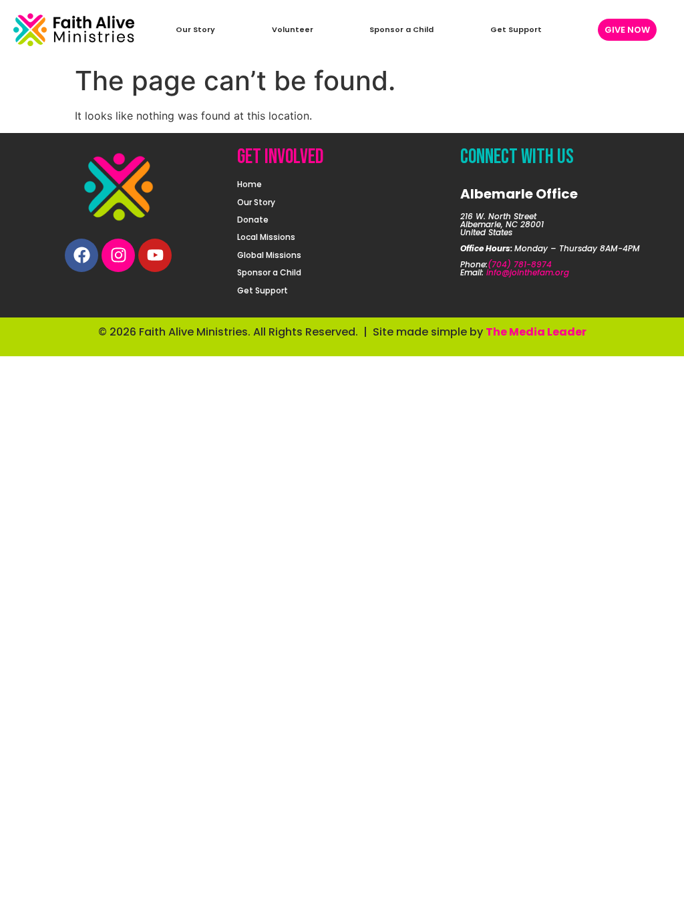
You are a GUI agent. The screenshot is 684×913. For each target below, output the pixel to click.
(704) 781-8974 (520, 264)
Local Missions (266, 237)
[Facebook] (81, 255)
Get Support (516, 29)
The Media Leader (536, 332)
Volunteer (292, 29)
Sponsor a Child (401, 29)
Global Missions (269, 255)
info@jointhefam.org (527, 272)
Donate (253, 219)
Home (249, 184)
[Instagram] (118, 255)
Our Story (195, 29)
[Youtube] (155, 255)
